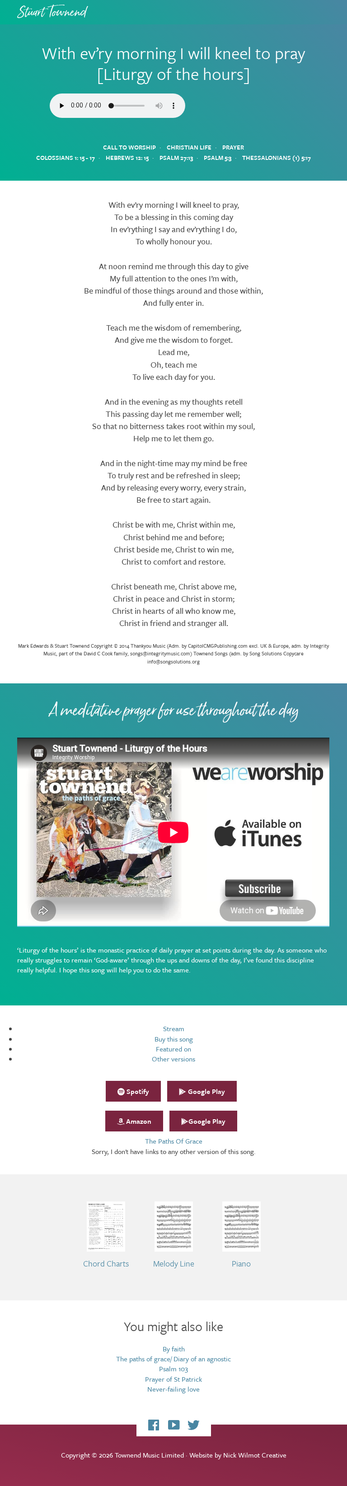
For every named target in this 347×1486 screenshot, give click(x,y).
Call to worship (129, 147)
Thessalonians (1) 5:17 (276, 157)
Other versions (173, 1059)
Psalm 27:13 (176, 157)
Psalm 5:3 (217, 157)
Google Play (205, 1091)
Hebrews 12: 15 (127, 157)
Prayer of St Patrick (173, 1379)
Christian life (189, 147)
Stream (173, 1028)
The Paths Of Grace (173, 1141)
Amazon (137, 1121)
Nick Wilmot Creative (254, 1455)
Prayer (233, 147)
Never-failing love (173, 1389)
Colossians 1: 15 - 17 (65, 157)
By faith (174, 1349)
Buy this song (174, 1039)
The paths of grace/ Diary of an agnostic (173, 1359)
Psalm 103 (173, 1369)
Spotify (137, 1091)
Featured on (173, 1049)
